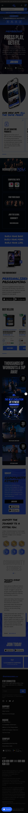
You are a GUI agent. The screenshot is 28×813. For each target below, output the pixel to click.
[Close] (26, 394)
